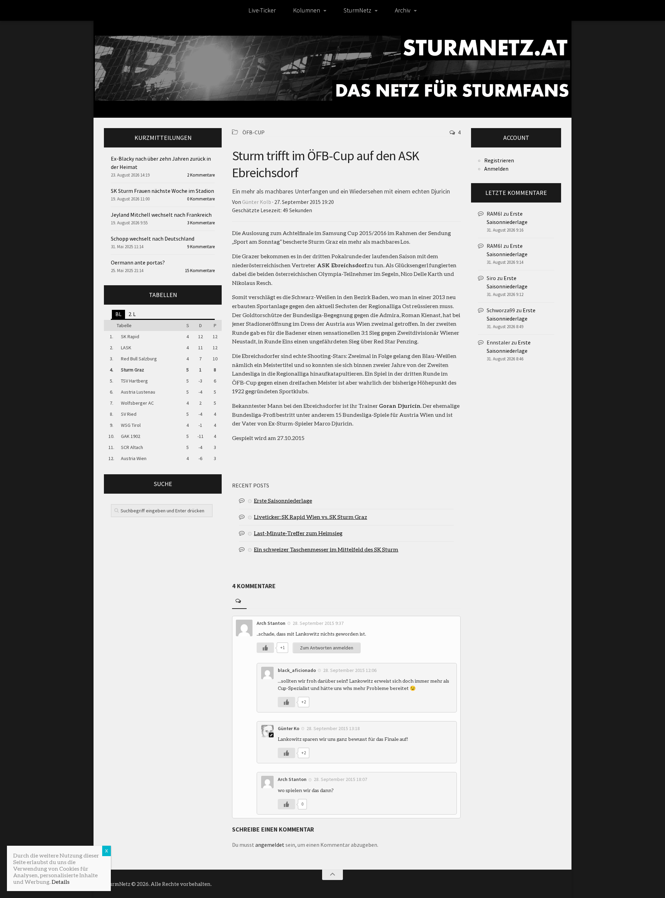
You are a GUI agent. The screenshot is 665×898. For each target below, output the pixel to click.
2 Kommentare (201, 175)
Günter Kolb (256, 201)
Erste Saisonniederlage (283, 500)
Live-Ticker (262, 10)
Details (61, 881)
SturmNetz (357, 10)
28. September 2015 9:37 (318, 623)
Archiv (402, 10)
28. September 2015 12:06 (349, 670)
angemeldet (269, 844)
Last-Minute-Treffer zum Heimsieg (298, 533)
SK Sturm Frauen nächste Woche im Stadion (162, 190)
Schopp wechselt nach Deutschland (152, 238)
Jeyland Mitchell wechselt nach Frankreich (161, 214)
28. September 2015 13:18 (333, 728)
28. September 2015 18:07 (340, 779)
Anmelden (496, 168)
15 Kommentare (200, 270)
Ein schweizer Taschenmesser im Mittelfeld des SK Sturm (326, 549)
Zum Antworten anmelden (326, 648)
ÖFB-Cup (253, 132)
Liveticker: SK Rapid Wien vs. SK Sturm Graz (310, 516)
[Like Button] (265, 648)
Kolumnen (306, 10)
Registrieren (499, 160)
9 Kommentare (201, 247)
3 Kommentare (201, 223)
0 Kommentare (201, 199)
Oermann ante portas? (138, 262)
